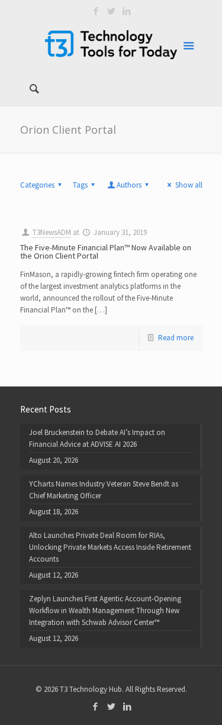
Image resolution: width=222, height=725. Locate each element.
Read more (176, 338)
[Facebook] (95, 11)
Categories (37, 185)
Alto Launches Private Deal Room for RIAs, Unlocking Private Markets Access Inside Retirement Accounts (110, 547)
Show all (188, 185)
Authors (129, 185)
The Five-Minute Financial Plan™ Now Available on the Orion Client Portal (105, 251)
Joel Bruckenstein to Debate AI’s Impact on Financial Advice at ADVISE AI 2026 (97, 438)
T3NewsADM (52, 232)
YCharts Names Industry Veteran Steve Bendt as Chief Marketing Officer (103, 490)
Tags (80, 185)
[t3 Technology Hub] (111, 44)
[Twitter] (111, 11)
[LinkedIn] (126, 11)
